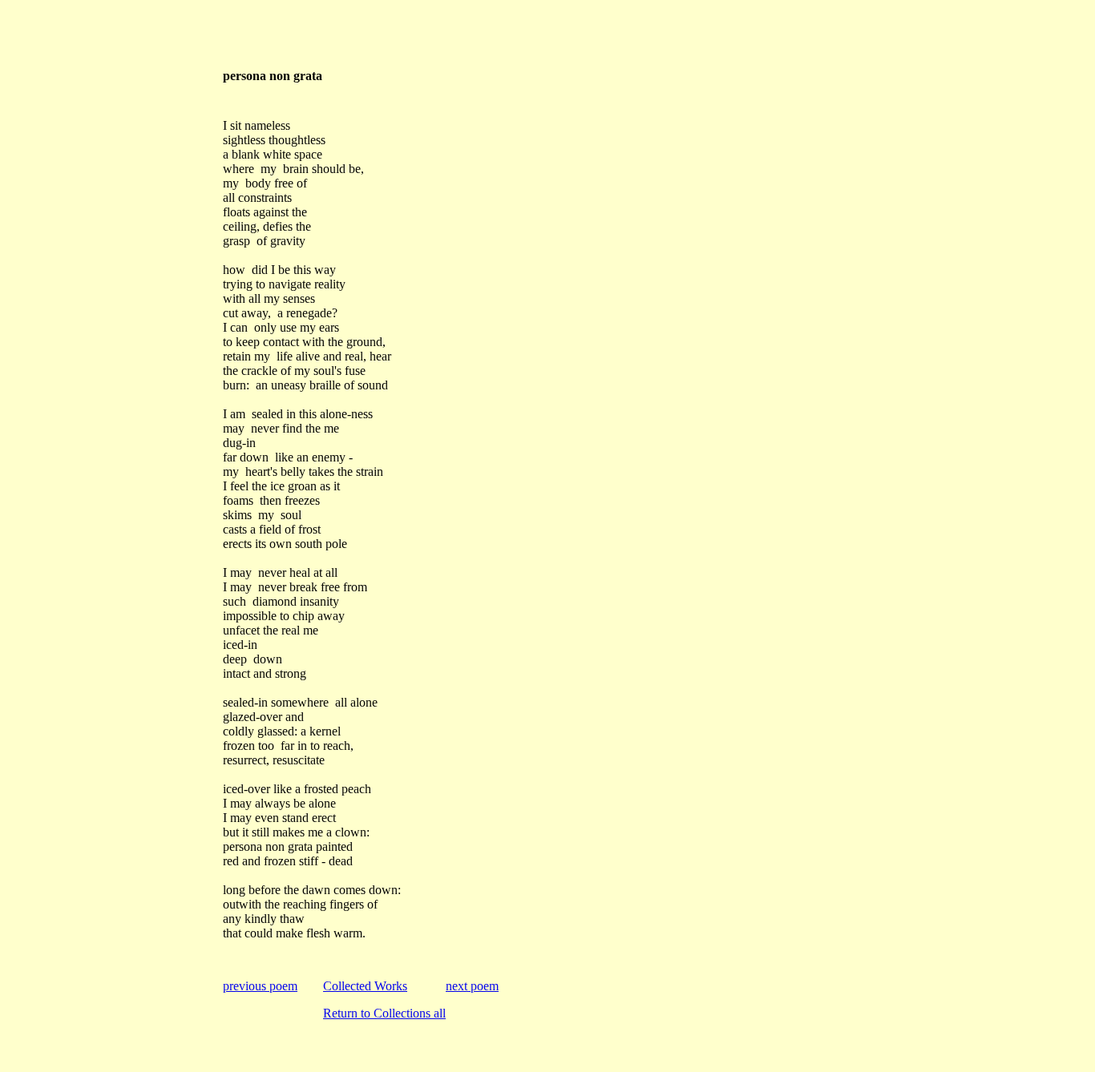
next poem (472, 986)
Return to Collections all (384, 1013)
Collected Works (365, 986)
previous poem (260, 986)
